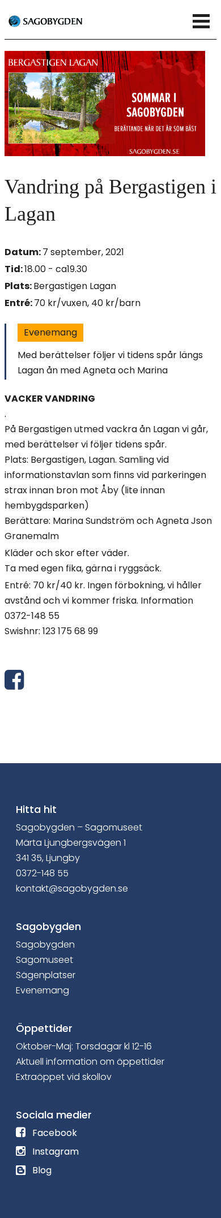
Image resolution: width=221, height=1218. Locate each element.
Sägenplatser (45, 975)
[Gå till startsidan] (58, 20)
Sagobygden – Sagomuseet (79, 827)
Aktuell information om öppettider (90, 1061)
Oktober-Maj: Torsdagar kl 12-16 (84, 1046)
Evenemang (50, 332)
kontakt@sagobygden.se (72, 888)
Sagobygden (45, 944)
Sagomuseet (44, 959)
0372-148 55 (42, 873)
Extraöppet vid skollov (64, 1076)
